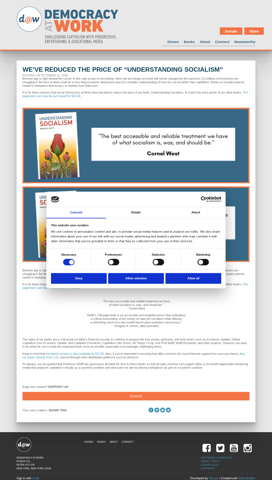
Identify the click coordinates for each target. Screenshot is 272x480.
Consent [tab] (76, 212)
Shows (173, 42)
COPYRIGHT (208, 468)
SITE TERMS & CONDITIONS (217, 457)
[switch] (113, 262)
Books (189, 42)
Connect (222, 42)
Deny (78, 278)
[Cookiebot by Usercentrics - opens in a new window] (203, 199)
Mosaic (213, 478)
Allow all (193, 278)
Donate (231, 31)
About (205, 42)
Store (254, 31)
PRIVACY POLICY (210, 461)
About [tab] (195, 212)
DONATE (136, 396)
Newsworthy (244, 42)
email (35, 478)
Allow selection (136, 278)
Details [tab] (136, 212)
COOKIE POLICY (210, 465)
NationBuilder (246, 478)
